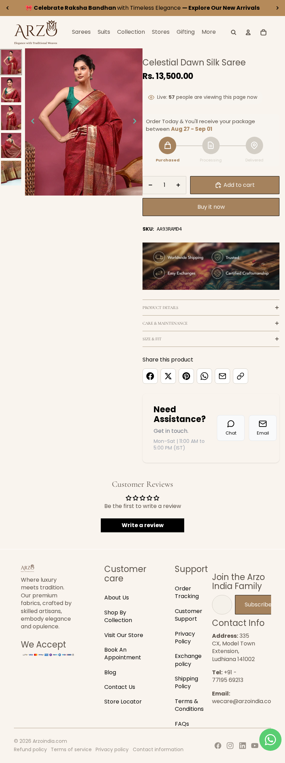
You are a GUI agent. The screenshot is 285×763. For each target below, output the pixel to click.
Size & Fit (152, 338)
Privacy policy (112, 749)
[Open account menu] (248, 32)
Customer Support (188, 615)
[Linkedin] (242, 745)
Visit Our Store (123, 635)
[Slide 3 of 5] (11, 117)
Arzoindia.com (50, 741)
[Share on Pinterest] (186, 376)
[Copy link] (240, 376)
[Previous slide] (7, 8)
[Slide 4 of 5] (11, 145)
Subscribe (258, 605)
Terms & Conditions (189, 705)
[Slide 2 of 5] (11, 89)
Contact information (158, 749)
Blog (110, 672)
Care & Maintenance (164, 323)
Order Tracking (187, 592)
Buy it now (211, 207)
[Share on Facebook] (150, 376)
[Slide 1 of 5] (11, 62)
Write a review (143, 525)
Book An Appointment (122, 653)
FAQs (182, 724)
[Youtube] (255, 745)
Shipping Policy (186, 682)
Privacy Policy (185, 637)
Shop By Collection (118, 616)
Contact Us (119, 687)
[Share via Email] (222, 376)
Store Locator (123, 702)
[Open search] (233, 32)
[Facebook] (218, 745)
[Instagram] (230, 745)
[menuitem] (208, 32)
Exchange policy (188, 660)
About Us (116, 598)
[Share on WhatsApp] (204, 376)
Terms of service (71, 749)
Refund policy (30, 749)
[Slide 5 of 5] (11, 173)
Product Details (160, 307)
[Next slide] (277, 8)
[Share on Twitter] (168, 376)
